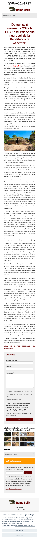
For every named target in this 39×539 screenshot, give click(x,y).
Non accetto (19, 530)
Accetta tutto (19, 535)
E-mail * (8, 366)
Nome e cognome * (12, 360)
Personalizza (6, 525)
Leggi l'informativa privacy (14, 489)
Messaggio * (10, 373)
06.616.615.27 (21, 3)
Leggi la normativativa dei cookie (25, 525)
